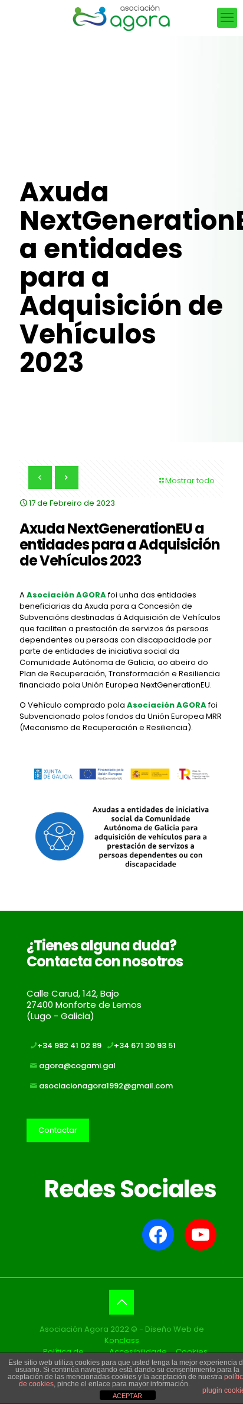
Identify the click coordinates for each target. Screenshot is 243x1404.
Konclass (121, 1340)
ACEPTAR (127, 1395)
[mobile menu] (227, 18)
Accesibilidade (138, 1351)
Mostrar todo (190, 480)
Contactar (57, 1130)
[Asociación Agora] (121, 18)
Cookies (192, 1351)
